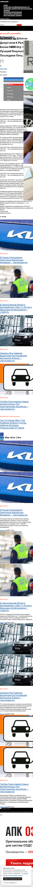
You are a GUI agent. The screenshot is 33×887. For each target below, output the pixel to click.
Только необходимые (10, 882)
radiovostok (3, 69)
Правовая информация (13, 12)
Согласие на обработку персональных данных (13, 14)
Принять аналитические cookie (12, 878)
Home (6, 5)
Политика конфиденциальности (17, 7)
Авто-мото (24, 39)
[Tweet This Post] (18, 80)
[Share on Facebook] (18, 78)
